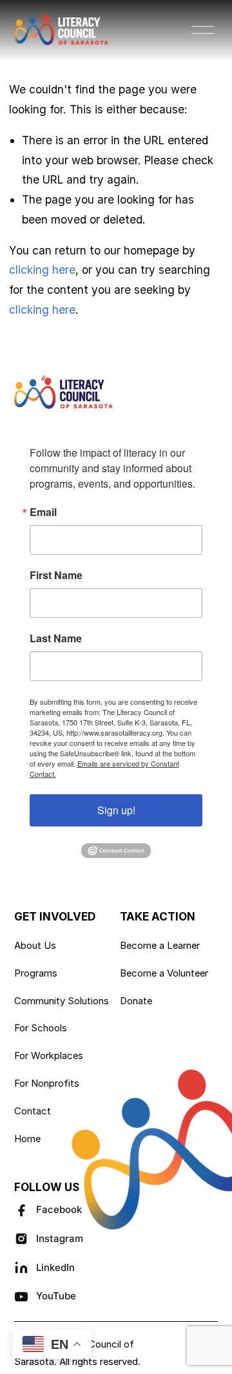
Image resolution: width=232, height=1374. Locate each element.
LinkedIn (55, 1267)
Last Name (56, 638)
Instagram (59, 1238)
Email (43, 512)
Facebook (59, 1209)
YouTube (56, 1296)
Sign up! (116, 810)
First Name (56, 575)
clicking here (42, 269)
